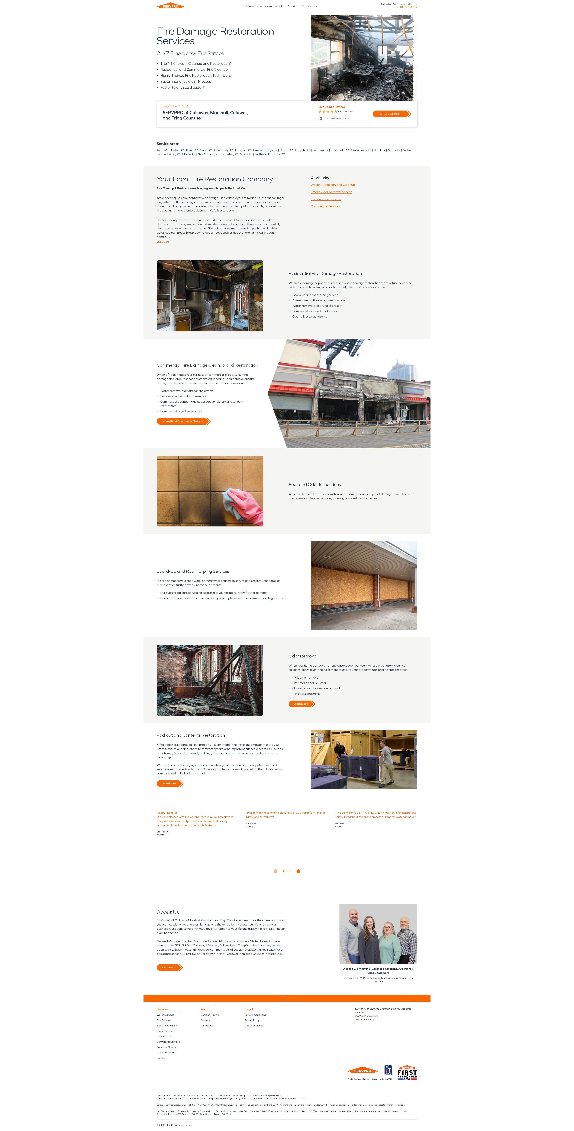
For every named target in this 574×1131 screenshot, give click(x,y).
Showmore (163, 241)
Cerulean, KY (243, 150)
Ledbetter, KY (171, 154)
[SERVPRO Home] (170, 5)
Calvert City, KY (223, 150)
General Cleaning (166, 1052)
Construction (164, 1036)
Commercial (273, 6)
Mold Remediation (167, 1025)
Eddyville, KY (302, 150)
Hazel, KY (379, 150)
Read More (168, 967)
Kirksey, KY (394, 150)
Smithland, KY (263, 154)
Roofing (161, 1058)
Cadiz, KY (206, 150)
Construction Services (326, 199)
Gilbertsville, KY (340, 150)
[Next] (298, 871)
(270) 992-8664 (406, 7)
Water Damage (165, 1014)
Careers (205, 1020)
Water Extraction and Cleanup (333, 185)
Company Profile (210, 1014)
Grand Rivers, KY (361, 150)
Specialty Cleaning (167, 1047)
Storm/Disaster (165, 1031)
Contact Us (309, 6)
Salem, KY (246, 154)
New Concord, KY (208, 154)
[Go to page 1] (283, 871)
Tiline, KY (279, 154)
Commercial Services (325, 206)
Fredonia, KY (320, 150)
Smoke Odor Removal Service (331, 192)
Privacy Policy (252, 1020)
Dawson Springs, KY (265, 150)
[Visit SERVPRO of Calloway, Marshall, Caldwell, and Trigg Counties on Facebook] (287, 998)
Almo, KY (162, 150)
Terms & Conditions (255, 1014)
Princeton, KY (229, 154)
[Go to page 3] (290, 871)
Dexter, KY (286, 150)
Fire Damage (164, 1020)
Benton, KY (177, 150)
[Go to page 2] (287, 871)
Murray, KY (189, 154)
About (292, 6)
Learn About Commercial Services (182, 421)
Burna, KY (192, 150)
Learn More (301, 703)
